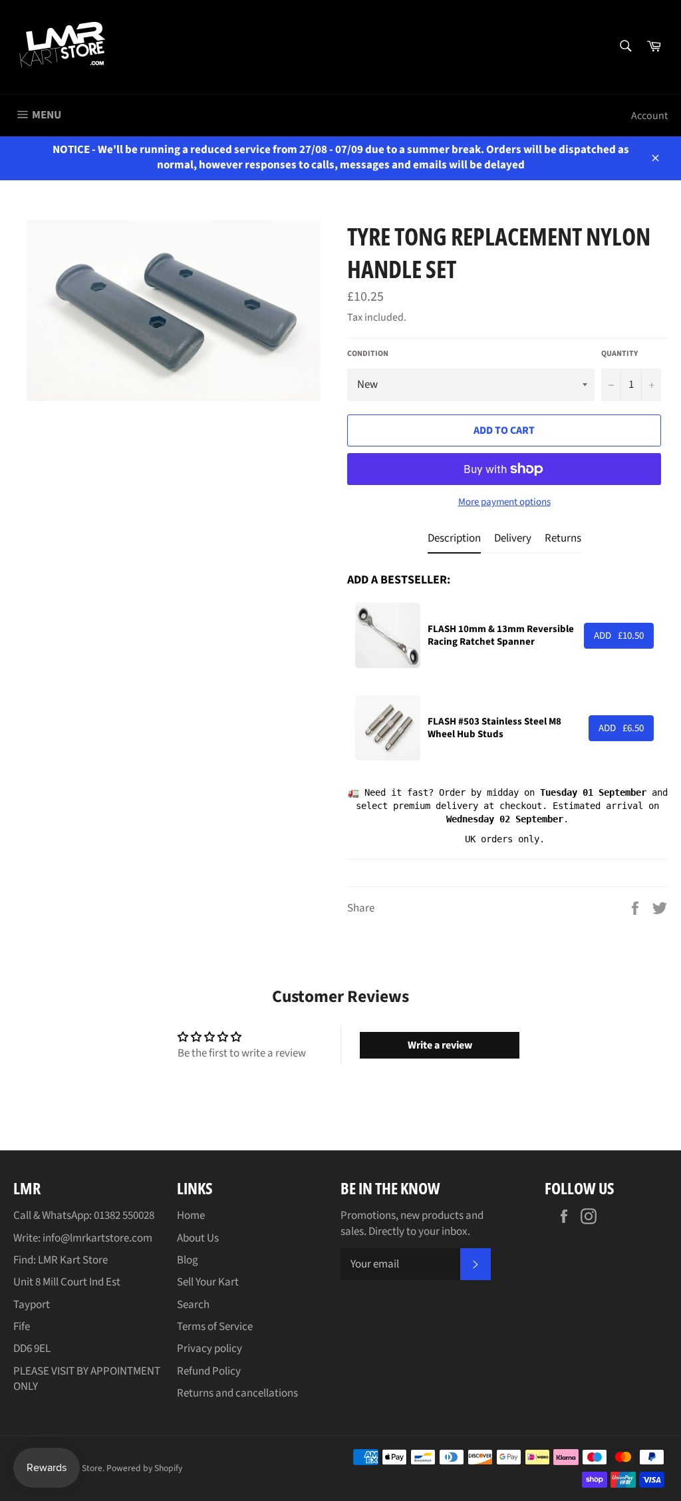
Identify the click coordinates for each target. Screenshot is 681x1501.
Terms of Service (215, 1327)
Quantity (619, 354)
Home (191, 1216)
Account (649, 115)
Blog (187, 1260)
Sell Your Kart (208, 1282)
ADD (619, 636)
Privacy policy (209, 1349)
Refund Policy (209, 1371)
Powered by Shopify (144, 1468)
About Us (198, 1238)
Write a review (440, 1045)
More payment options (504, 502)
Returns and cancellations (237, 1393)
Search (193, 1305)
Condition (367, 354)
